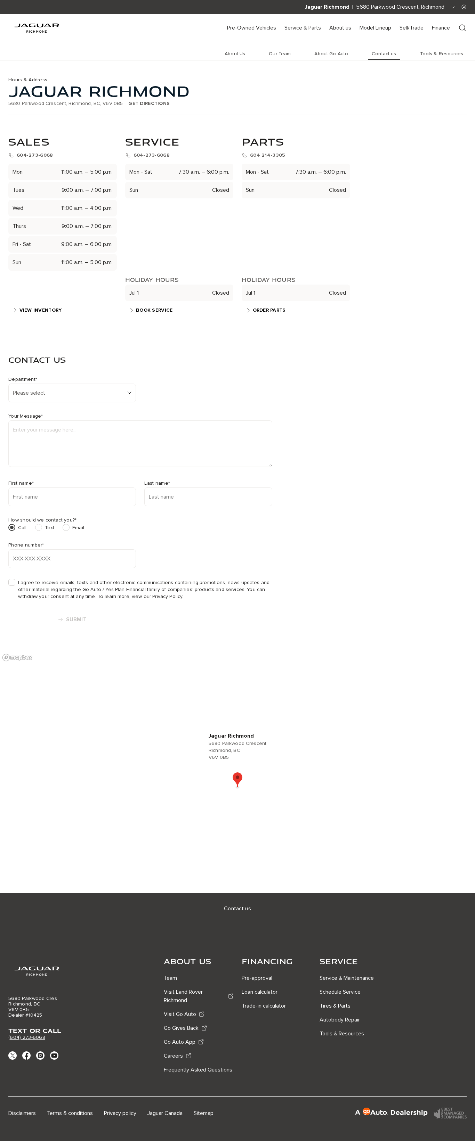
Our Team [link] (280, 54)
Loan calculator (259, 991)
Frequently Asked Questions (198, 1069)
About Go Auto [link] (331, 54)
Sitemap (204, 1113)
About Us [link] (235, 54)
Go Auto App (179, 1042)
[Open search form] (462, 28)
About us (340, 27)
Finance (441, 27)
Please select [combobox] (29, 392)
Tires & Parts (335, 1005)
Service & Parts (302, 27)
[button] (237, 780)
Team (170, 978)
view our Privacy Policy (157, 596)
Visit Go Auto (180, 1014)
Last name (157, 483)
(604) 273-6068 (26, 1037)
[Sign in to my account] (464, 7)
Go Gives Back (181, 1028)
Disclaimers (22, 1113)
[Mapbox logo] (17, 658)
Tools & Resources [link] (441, 54)
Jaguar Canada (165, 1113)
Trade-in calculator (264, 1005)
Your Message (25, 416)
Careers (173, 1055)
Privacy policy (120, 1113)
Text (50, 528)
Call (22, 528)
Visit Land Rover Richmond (183, 996)
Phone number (26, 545)
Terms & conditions (70, 1113)
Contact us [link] (384, 54)
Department (22, 379)
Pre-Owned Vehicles (251, 27)
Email (78, 528)
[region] (237, 771)
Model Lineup (375, 27)
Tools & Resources (342, 1033)
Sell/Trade (412, 27)
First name (21, 483)
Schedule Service (340, 991)
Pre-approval (257, 978)
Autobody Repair (340, 1019)
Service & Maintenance (347, 978)
